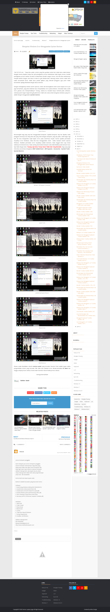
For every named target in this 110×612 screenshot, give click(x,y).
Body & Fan (77, 352)
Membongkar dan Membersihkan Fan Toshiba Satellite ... (86, 180)
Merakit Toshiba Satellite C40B (85, 211)
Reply (15, 530)
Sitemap (25, 2)
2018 (76, 129)
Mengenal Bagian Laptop (80, 59)
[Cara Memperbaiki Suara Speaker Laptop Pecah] (49, 420)
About (18, 2)
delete (69, 452)
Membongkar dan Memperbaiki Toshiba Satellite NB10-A (85, 274)
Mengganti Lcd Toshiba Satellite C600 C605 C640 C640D (85, 204)
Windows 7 (66, 51)
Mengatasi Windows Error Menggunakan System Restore (85, 163)
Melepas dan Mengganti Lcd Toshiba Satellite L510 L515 (86, 184)
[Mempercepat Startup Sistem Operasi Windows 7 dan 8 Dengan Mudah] (35, 420)
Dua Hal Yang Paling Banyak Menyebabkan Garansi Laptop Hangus (81, 82)
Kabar (75, 363)
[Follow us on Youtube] (82, 588)
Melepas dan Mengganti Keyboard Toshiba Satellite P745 (85, 235)
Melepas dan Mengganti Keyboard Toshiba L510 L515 (85, 188)
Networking (77, 373)
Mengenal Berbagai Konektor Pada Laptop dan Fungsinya (81, 96)
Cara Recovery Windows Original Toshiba (63, 427)
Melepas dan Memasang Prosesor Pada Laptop (80, 88)
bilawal (22, 451)
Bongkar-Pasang (78, 356)
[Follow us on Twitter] (85, 2)
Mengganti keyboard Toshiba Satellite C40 (84, 318)
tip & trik (51, 51)
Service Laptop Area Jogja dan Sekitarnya (80, 74)
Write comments (65, 444)
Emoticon (18, 538)
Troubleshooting (59, 51)
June (78, 326)
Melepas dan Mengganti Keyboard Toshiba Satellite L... (85, 282)
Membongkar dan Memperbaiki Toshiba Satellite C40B (85, 214)
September (80, 143)
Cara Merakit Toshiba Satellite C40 (85, 311)
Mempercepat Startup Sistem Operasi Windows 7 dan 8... (84, 243)
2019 (76, 126)
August (78, 146)
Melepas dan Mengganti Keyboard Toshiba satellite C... (85, 300)
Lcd (75, 370)
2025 (76, 119)
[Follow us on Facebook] (88, 2)
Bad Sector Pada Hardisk (64, 439)
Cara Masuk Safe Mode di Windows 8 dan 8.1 (24, 438)
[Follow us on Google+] (91, 2)
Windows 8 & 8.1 (78, 390)
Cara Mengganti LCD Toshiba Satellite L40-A (84, 322)
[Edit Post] (29, 51)
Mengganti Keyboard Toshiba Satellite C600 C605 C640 (84, 208)
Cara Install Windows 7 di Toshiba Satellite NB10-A (80, 52)
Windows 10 (77, 384)
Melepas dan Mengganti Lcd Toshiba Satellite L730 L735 (86, 278)
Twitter (47, 392)
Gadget (76, 359)
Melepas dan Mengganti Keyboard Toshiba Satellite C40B (85, 222)
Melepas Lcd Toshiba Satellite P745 (86, 232)
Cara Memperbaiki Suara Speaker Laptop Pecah (49, 427)
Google (31, 392)
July (78, 148)
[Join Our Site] (94, 2)
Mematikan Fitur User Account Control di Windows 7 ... (84, 247)
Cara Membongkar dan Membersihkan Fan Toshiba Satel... (86, 314)
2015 (76, 134)
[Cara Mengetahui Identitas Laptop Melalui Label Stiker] (21, 420)
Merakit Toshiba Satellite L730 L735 (86, 285)
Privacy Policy (42, 2)
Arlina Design (93, 609)
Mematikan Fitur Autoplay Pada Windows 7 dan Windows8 (85, 251)
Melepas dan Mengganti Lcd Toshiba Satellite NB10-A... (86, 263)
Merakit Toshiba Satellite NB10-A (85, 271)
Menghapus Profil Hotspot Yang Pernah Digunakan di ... (85, 155)
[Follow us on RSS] (86, 588)
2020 (76, 124)
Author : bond (24, 380)
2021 (76, 121)
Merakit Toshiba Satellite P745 (84, 226)
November (79, 139)
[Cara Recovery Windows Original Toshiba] (63, 420)
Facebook (39, 392)
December (79, 136)
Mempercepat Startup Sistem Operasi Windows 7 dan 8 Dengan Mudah (34, 428)
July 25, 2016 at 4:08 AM (62, 452)
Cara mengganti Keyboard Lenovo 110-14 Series (80, 103)
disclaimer (52, 2)
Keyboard (76, 366)
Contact (33, 2)
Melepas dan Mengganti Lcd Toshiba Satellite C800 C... (86, 308)
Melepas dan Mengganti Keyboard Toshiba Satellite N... (85, 267)
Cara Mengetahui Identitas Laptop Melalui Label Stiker (20, 428)
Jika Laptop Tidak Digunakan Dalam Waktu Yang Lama (81, 67)
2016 (76, 131)
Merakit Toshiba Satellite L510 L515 (86, 173)
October (79, 141)
